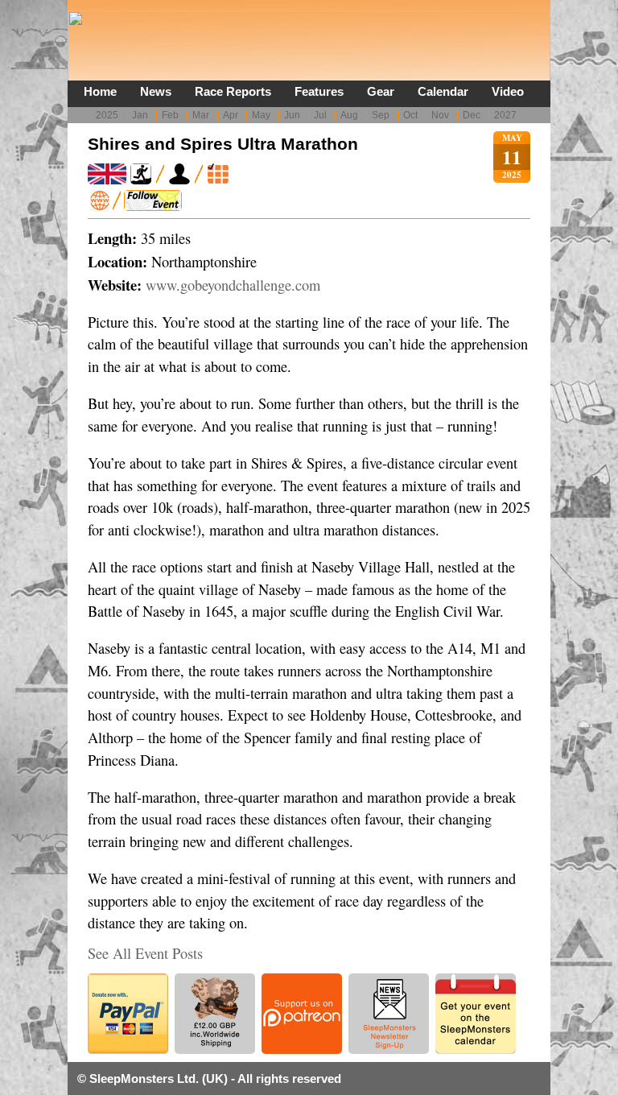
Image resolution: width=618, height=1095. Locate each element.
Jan (140, 115)
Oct (410, 115)
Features (319, 91)
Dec (471, 115)
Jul (320, 115)
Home (100, 91)
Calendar (443, 91)
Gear (380, 91)
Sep (380, 115)
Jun (292, 115)
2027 (505, 115)
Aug (349, 115)
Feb (170, 115)
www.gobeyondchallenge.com (233, 285)
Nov (440, 115)
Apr (230, 115)
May (261, 115)
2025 (107, 115)
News (155, 91)
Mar (200, 115)
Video (508, 91)
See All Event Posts (145, 953)
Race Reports (233, 91)
